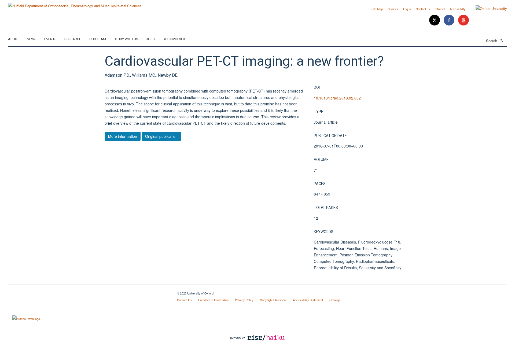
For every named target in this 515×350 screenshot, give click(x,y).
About (13, 39)
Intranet (440, 9)
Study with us (126, 39)
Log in (407, 9)
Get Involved (174, 39)
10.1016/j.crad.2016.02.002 (337, 98)
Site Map (377, 9)
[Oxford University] (487, 8)
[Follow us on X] (435, 20)
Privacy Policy (244, 300)
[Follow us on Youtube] (463, 20)
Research (73, 39)
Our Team (97, 39)
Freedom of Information (213, 300)
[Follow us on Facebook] (449, 20)
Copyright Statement (273, 300)
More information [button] (122, 136)
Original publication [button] (161, 136)
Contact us (423, 9)
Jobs (150, 39)
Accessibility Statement (308, 300)
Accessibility (458, 9)
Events (50, 39)
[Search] (501, 40)
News (31, 39)
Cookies (393, 9)
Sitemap (334, 300)
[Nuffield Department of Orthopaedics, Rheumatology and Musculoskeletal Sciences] (75, 3)
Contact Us (184, 300)
